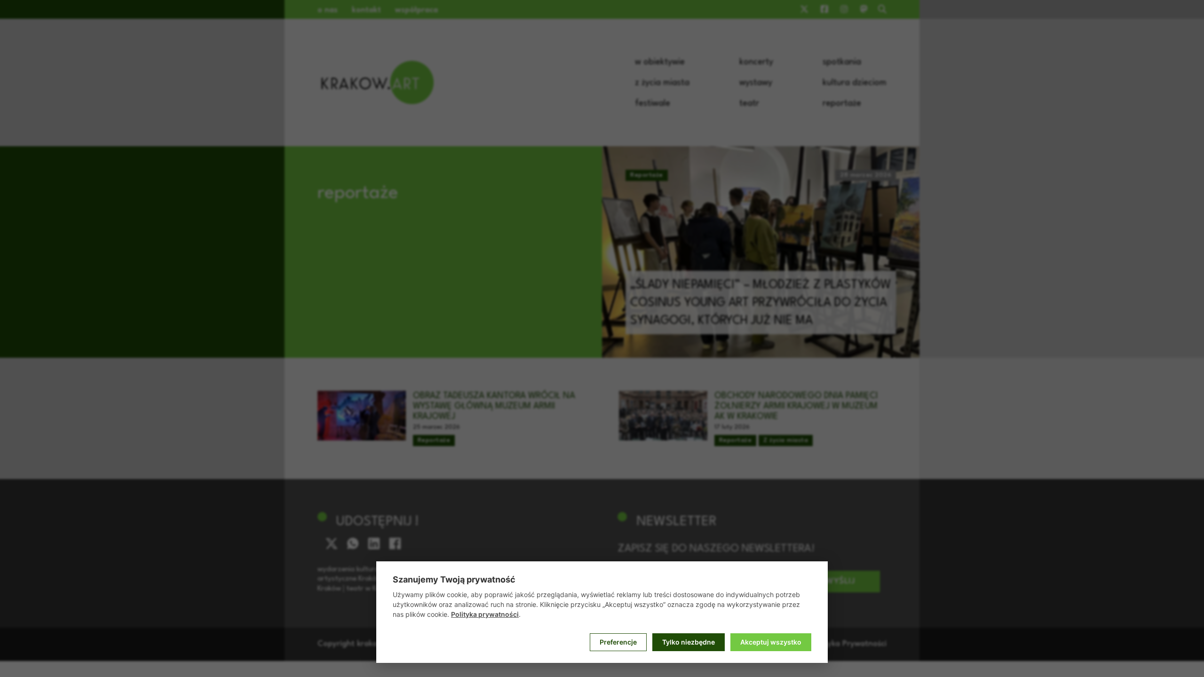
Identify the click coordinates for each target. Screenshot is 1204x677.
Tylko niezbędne (688, 642)
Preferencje (618, 642)
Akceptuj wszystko (770, 642)
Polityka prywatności (485, 614)
